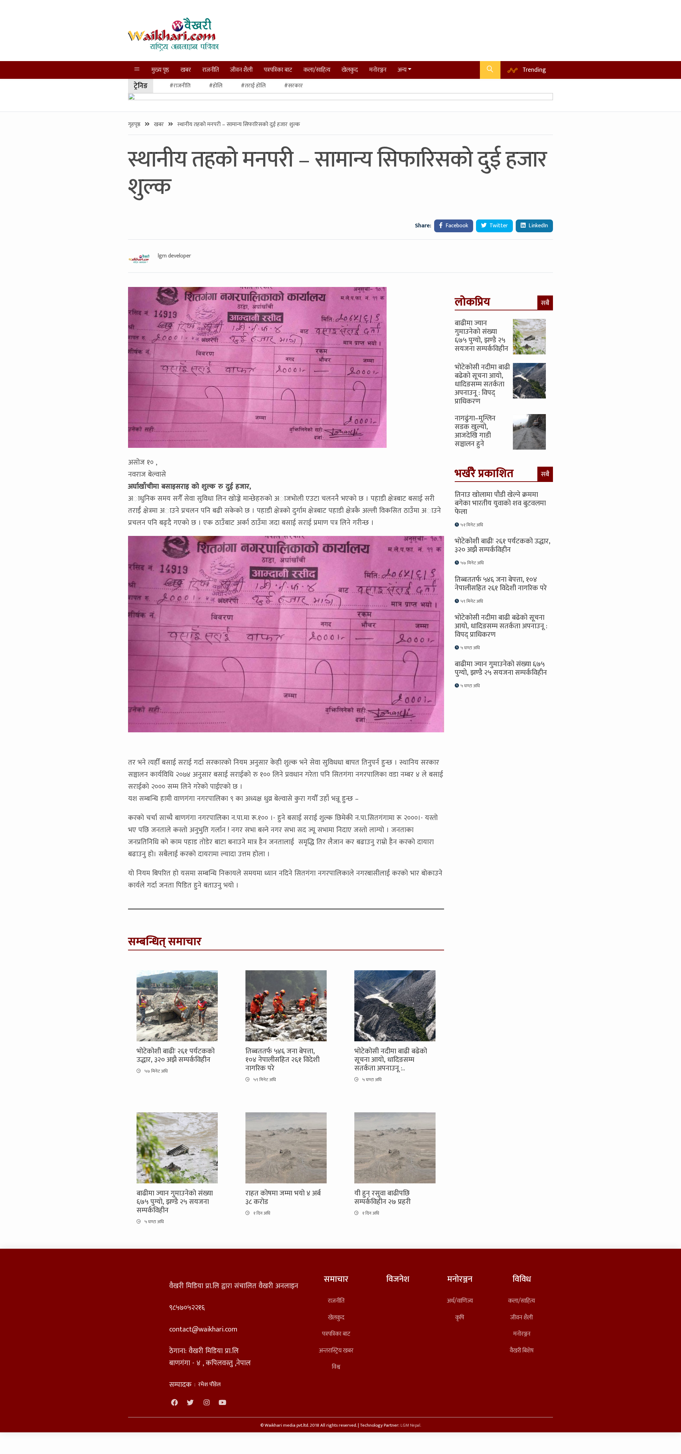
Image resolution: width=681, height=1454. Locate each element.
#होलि (215, 86)
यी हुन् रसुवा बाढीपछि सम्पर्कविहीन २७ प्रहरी (382, 1197)
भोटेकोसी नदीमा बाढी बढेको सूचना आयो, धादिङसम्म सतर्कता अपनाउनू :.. (390, 1059)
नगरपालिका (213, 818)
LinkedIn (537, 225)
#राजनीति (180, 86)
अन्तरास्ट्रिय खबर (336, 1350)
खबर (186, 70)
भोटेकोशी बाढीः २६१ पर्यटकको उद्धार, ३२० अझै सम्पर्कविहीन (176, 1055)
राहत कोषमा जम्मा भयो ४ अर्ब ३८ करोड (283, 1197)
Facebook (456, 225)
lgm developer (174, 256)
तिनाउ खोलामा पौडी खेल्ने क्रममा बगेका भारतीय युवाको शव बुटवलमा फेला (500, 503)
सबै (545, 303)
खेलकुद (350, 70)
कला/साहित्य (317, 70)
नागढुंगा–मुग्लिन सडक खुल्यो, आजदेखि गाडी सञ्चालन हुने (475, 431)
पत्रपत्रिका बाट (278, 70)
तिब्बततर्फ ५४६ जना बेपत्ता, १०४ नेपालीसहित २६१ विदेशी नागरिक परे (282, 1059)
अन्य (402, 70)
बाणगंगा (185, 818)
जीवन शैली (241, 70)
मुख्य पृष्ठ (160, 70)
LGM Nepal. (410, 1425)
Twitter (498, 225)
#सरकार (293, 86)
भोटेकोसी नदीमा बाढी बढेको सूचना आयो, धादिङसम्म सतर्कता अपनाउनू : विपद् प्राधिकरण (482, 384)
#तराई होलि (253, 86)
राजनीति (210, 70)
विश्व (336, 1367)
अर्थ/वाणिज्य (460, 1301)
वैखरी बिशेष (521, 1350)
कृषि (459, 1317)
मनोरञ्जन (377, 70)
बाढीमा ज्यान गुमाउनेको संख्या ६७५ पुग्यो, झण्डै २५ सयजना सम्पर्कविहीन (175, 1201)
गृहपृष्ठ (135, 124)
